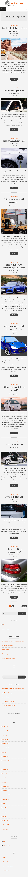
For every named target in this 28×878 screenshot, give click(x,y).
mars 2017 (5, 820)
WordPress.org (5, 870)
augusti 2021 (5, 748)
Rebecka (15, 35)
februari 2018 (5, 786)
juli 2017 (4, 803)
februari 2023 (5, 743)
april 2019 (4, 765)
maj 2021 (4, 752)
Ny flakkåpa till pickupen (14, 90)
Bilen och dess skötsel (14, 444)
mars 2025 (5, 726)
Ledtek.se (9, 5)
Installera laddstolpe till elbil (14, 140)
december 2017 (6, 790)
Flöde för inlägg (5, 861)
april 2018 (4, 778)
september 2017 (6, 795)
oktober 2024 (5, 731)
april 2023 (4, 735)
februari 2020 (5, 756)
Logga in (4, 857)
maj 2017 (4, 812)
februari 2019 (5, 769)
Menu (4, 9)
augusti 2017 (5, 799)
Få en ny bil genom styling (8, 654)
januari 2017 (5, 829)
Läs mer (14, 79)
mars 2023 (5, 739)
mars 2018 (5, 782)
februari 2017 (5, 825)
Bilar (4, 624)
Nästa (23, 606)
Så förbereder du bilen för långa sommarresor (13, 641)
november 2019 (6, 760)
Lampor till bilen (5, 649)
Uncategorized (14, 25)
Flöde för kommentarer (7, 866)
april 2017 (4, 816)
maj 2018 (4, 773)
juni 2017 (4, 807)
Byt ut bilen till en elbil (14, 496)
